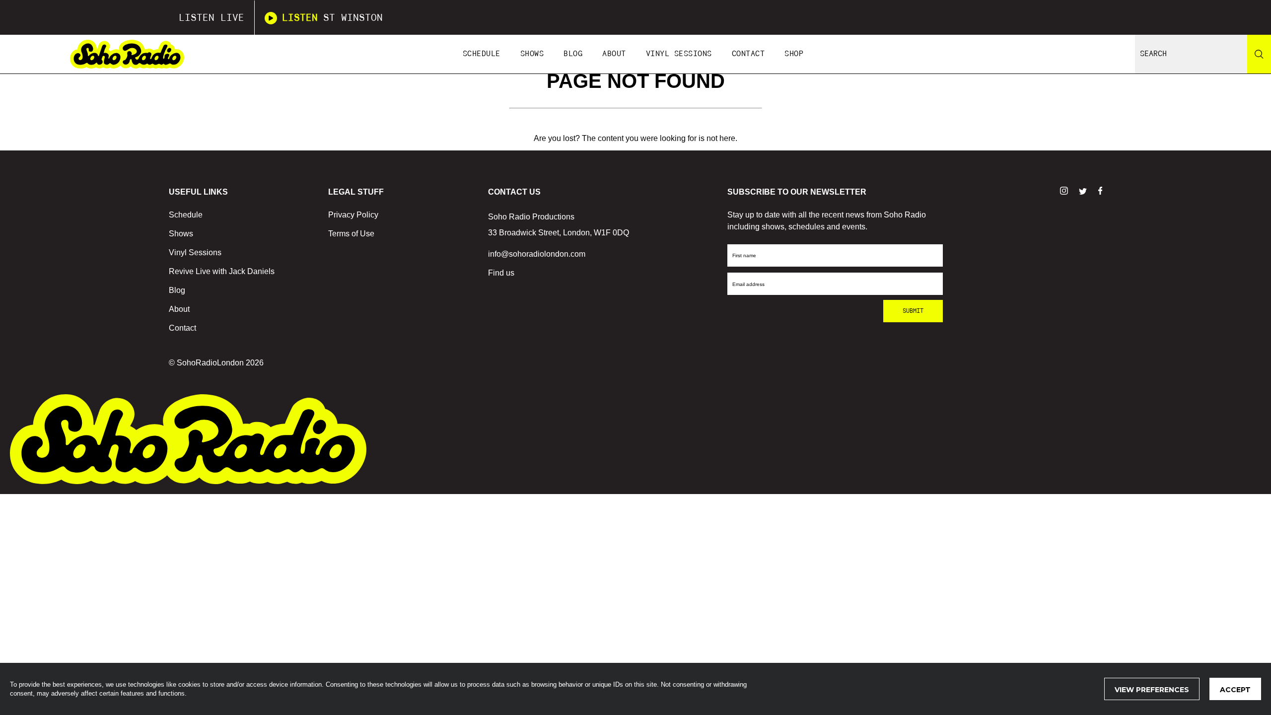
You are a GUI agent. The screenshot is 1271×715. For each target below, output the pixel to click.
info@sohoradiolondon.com (536, 254)
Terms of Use (351, 233)
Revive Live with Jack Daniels (222, 271)
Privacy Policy (353, 215)
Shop (793, 54)
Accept (1235, 689)
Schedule (481, 54)
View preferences (1152, 689)
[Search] (1259, 54)
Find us (501, 273)
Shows (532, 54)
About (614, 54)
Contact (748, 54)
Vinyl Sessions (679, 54)
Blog (573, 54)
